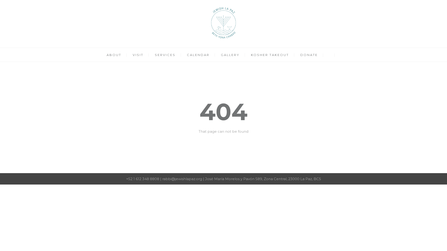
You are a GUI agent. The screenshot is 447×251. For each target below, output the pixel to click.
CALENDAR (198, 55)
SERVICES (165, 55)
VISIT (138, 55)
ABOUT (114, 55)
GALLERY (230, 55)
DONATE (309, 55)
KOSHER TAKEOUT (270, 55)
